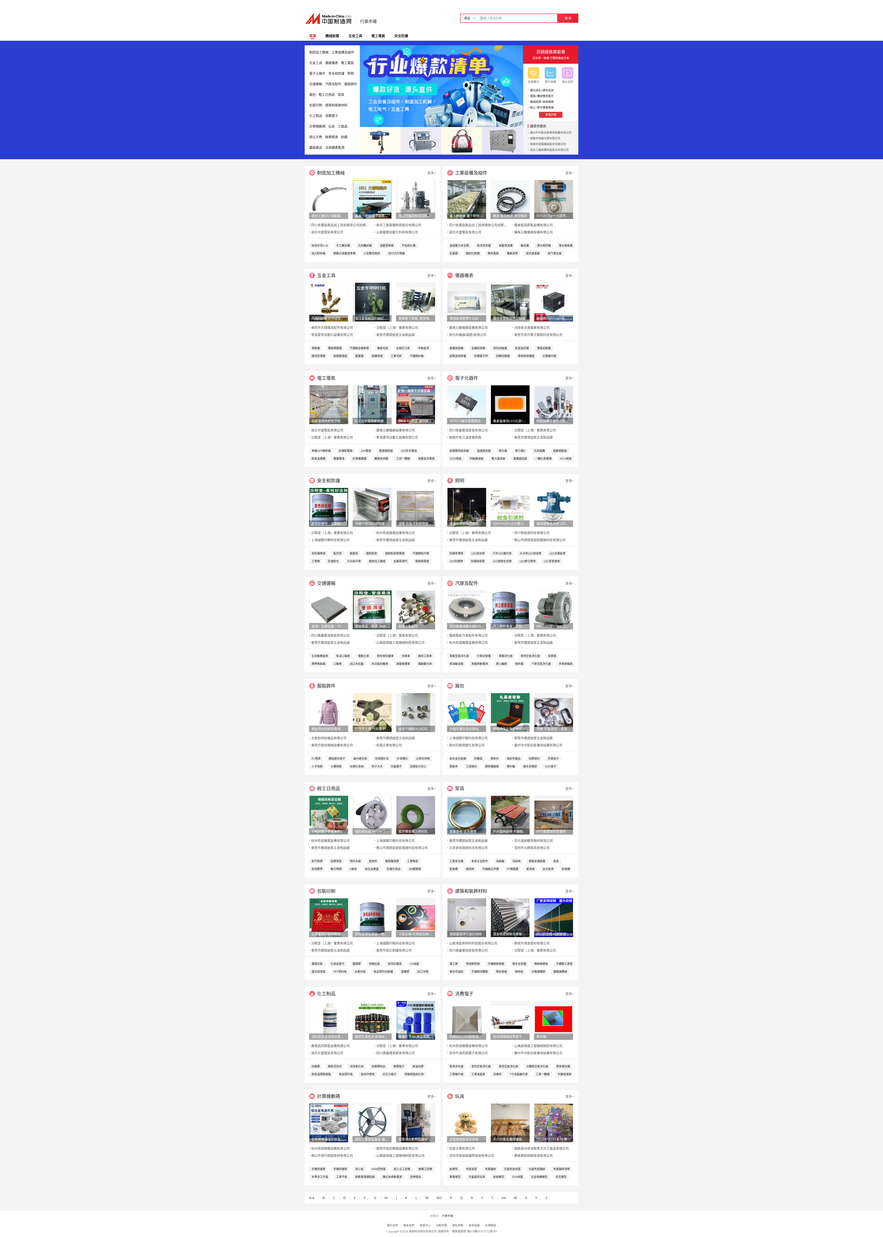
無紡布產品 (514, 759)
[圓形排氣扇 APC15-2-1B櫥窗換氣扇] (372, 815)
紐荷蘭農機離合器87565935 (467, 626)
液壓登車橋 (387, 246)
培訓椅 (516, 861)
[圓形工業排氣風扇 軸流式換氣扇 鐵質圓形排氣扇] (372, 1123)
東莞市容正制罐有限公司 (394, 950)
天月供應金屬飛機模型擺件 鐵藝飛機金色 (510, 1139)
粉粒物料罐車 (385, 656)
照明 (350, 73)
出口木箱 (422, 972)
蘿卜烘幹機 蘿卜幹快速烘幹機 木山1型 (467, 215)
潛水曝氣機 (566, 246)
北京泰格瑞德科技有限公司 (468, 847)
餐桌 (556, 861)
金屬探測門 (400, 561)
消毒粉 (497, 1074)
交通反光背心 (418, 766)
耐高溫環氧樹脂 (321, 1074)
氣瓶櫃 (454, 869)
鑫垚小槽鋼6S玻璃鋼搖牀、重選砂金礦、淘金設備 (372, 215)
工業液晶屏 (478, 1074)
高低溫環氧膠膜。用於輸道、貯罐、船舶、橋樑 (372, 934)
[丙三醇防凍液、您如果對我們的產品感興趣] (510, 609)
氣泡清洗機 (484, 246)
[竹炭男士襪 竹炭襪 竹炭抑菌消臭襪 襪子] (372, 712)
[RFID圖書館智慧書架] (553, 815)
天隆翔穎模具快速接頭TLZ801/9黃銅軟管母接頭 (329, 318)
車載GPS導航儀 (321, 451)
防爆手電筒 (456, 553)
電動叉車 (363, 656)
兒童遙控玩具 (477, 1177)
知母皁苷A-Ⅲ (320, 246)
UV (504, 1198)
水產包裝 (360, 972)
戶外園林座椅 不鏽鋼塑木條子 (510, 831)
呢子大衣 (377, 766)
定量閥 (454, 253)
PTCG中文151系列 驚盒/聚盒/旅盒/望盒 (553, 1139)
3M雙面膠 (415, 869)
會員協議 (474, 1225)
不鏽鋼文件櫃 (490, 869)
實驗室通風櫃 (537, 861)
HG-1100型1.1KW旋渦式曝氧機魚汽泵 (553, 626)
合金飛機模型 (539, 1177)
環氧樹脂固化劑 (414, 1074)
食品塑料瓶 (346, 1074)
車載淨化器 (506, 656)
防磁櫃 (566, 869)
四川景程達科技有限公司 (532, 533)
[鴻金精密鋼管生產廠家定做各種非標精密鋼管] (510, 917)
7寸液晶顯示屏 (519, 1074)
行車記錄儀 (484, 656)
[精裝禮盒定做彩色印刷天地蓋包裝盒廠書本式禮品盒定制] (510, 712)
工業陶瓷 (412, 861)
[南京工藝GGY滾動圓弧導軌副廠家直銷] (329, 199)
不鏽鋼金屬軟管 (359, 348)
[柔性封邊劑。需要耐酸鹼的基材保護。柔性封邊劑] (329, 507)
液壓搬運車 (403, 664)
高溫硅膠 (418, 1066)
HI (386, 1198)
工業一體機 (543, 1074)
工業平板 (341, 1177)
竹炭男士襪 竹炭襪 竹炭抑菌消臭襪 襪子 (372, 729)
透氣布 (454, 766)
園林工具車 (425, 656)
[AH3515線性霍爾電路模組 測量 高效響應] (466, 404)
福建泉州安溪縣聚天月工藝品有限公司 (541, 1148)
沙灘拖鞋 (336, 766)
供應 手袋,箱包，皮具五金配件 (553, 729)
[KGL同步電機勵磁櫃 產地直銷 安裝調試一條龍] (372, 404)
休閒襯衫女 (382, 759)
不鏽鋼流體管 (479, 972)
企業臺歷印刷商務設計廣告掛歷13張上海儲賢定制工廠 (329, 934)
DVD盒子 (550, 766)
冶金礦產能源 (334, 147)
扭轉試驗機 (503, 356)
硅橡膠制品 (378, 1066)
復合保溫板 (456, 972)
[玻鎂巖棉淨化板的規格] (466, 917)
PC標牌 (316, 759)
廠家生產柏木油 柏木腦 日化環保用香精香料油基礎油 (372, 1036)
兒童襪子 (396, 766)
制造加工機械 (319, 52)
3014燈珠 (566, 459)
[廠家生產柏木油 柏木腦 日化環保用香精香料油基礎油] (372, 1020)
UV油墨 (414, 964)
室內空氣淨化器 (481, 1066)
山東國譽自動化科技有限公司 (397, 232)
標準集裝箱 (318, 664)
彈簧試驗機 (544, 348)
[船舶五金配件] (415, 609)
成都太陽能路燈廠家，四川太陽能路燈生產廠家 (467, 523)
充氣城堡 (471, 1169)
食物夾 (373, 861)
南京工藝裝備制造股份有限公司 (549, 150)
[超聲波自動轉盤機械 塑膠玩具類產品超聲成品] (415, 1123)
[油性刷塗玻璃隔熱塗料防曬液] (329, 1020)
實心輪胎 (501, 664)
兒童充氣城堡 (512, 1169)
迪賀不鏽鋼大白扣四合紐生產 (415, 729)
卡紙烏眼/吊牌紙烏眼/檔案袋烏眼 (415, 934)
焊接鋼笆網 (473, 964)
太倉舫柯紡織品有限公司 (329, 738)
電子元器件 (317, 73)
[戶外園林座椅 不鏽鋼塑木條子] (510, 815)
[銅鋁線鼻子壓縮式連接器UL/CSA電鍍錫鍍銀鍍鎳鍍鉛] (553, 404)
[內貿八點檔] (461, 140)
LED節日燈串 (528, 561)
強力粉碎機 (318, 253)
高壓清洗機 (506, 246)
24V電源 (366, 451)
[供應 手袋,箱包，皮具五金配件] (553, 712)
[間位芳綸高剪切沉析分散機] (416, 199)
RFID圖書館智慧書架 (551, 831)
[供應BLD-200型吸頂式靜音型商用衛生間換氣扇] (466, 1020)
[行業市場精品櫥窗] (502, 140)
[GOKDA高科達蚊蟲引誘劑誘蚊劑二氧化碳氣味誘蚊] (510, 507)
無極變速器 (340, 356)
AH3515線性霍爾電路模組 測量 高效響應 (467, 421)
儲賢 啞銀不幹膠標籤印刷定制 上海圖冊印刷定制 (415, 523)
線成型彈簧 (318, 356)
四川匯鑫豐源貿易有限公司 (468, 430)
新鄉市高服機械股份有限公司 (548, 144)
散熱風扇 (493, 253)
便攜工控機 (425, 1169)
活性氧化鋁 (357, 1066)
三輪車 (337, 664)
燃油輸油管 (456, 664)
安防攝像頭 (318, 553)
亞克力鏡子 (389, 1074)
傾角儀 (519, 664)
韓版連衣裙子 (337, 759)
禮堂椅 (470, 869)
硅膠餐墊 (336, 861)
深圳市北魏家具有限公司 (532, 847)
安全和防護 (336, 73)
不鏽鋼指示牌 (421, 553)
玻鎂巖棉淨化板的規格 (466, 934)
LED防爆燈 (456, 561)
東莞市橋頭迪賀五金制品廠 (395, 334)
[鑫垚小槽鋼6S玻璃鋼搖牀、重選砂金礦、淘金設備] (372, 199)
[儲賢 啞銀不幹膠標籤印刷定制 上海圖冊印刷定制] (415, 507)
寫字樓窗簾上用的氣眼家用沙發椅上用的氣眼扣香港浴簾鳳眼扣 (415, 831)
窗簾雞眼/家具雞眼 (463, 831)
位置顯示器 (549, 356)
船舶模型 (498, 1177)
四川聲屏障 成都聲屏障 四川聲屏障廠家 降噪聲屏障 (553, 934)
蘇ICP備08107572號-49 (482, 1231)
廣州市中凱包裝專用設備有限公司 (550, 133)
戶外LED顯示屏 (502, 553)
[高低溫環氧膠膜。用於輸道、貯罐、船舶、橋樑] (372, 917)
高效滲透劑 (368, 1074)
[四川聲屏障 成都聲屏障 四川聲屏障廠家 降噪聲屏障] (553, 917)
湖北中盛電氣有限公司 (327, 232)
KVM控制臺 (379, 1169)
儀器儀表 (331, 63)
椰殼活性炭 (335, 1066)
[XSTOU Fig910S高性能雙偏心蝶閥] (553, 199)
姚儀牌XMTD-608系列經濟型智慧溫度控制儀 (553, 318)
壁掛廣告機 (563, 1066)
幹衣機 (541, 1036)
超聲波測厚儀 (458, 356)
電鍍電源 (338, 459)
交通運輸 (315, 84)
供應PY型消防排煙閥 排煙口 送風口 (372, 523)
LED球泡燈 (478, 553)
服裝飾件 (350, 84)
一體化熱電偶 (543, 459)
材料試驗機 (500, 348)
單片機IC (520, 451)
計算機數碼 (317, 126)
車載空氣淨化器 (459, 656)
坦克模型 (561, 1177)
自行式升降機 (396, 253)
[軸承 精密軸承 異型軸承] (510, 199)
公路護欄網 (538, 972)
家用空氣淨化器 (508, 1066)
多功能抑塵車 (380, 664)
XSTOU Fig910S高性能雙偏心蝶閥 (553, 215)
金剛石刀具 (403, 348)
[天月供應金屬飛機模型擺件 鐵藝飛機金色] (510, 1123)
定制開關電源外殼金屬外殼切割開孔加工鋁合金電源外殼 (329, 1139)
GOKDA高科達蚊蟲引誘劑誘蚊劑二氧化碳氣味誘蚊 (510, 523)
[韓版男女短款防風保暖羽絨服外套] (329, 712)
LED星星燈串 (552, 561)
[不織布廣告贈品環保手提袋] (466, 712)
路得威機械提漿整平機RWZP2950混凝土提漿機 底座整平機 (510, 1036)
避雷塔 (354, 553)
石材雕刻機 (365, 246)
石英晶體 (539, 451)
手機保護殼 (340, 1169)
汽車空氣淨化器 (541, 664)
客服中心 (425, 1225)
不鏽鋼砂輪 (417, 356)
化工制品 (315, 115)
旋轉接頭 (377, 356)
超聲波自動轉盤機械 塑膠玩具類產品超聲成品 (415, 1139)
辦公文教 (315, 137)
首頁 (312, 35)
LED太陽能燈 (557, 553)
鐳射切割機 (473, 253)
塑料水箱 (355, 861)
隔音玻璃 (501, 972)
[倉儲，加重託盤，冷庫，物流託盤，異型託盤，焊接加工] (329, 609)
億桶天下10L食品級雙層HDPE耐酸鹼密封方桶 (415, 1036)
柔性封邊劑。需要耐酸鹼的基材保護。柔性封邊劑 (329, 523)
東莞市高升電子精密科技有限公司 (538, 334)
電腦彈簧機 (335, 348)
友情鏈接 (490, 1225)
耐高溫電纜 (318, 459)
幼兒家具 (548, 869)
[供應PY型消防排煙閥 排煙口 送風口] (372, 507)
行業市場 (368, 21)
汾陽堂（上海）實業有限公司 (397, 327)
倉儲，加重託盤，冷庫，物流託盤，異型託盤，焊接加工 (329, 626)
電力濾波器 (498, 459)
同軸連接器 (476, 459)
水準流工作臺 (320, 1177)
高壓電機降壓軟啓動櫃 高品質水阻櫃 (329, 421)
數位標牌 (336, 869)
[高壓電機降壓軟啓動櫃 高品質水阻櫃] (329, 404)
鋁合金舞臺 (372, 869)
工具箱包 (471, 766)
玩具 (331, 126)
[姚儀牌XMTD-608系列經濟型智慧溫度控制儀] (553, 302)
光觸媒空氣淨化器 (537, 1066)
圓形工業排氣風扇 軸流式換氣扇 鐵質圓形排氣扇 (372, 1139)
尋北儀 (503, 451)
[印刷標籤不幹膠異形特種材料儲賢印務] (329, 815)
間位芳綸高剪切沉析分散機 (415, 215)
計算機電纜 (359, 459)
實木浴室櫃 (519, 964)
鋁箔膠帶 (317, 869)
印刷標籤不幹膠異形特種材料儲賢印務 (329, 831)
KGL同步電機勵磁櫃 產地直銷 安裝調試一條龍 (372, 421)
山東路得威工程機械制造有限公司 (400, 642)
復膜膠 (405, 972)
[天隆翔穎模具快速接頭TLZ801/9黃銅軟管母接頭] (329, 302)
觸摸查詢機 (381, 459)
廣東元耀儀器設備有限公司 (533, 232)
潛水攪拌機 (544, 246)
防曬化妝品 (394, 869)
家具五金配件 (479, 861)
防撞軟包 (333, 561)
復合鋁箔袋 (318, 972)
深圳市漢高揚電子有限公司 (468, 1053)
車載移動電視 (479, 664)
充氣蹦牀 (490, 1169)
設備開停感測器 (459, 451)
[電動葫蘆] (380, 140)
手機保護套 (318, 1169)
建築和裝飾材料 (336, 105)
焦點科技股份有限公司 (423, 1231)
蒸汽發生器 (555, 253)
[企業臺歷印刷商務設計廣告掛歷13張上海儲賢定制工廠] (329, 917)
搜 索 (568, 18)
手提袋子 (553, 759)
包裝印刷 (315, 105)
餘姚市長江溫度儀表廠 (465, 437)
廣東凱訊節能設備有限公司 (533, 225)
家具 (341, 94)
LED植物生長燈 (502, 561)
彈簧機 (316, 348)
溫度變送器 (484, 451)
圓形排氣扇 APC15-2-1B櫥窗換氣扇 (372, 831)
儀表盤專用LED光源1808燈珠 (510, 421)
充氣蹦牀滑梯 (561, 1169)
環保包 (494, 759)
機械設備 (332, 35)
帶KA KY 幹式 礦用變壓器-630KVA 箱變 (415, 421)
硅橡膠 (316, 1066)
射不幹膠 (317, 861)
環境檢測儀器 (526, 356)
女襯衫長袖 (357, 766)
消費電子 (331, 115)
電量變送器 (520, 459)
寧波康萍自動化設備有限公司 (332, 334)
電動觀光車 (425, 664)
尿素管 (552, 656)
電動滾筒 (512, 253)
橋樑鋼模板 (541, 964)
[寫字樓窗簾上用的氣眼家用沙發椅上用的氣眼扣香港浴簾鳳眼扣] (415, 815)
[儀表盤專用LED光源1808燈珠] (510, 404)
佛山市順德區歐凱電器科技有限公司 (540, 540)
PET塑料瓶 (340, 972)
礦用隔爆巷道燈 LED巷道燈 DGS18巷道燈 (553, 523)
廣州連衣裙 (360, 759)
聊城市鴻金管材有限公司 (532, 943)
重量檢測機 (456, 348)
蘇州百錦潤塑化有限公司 (467, 745)
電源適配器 (386, 451)
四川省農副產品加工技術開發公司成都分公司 (343, 225)
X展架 (353, 869)
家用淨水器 (456, 1066)
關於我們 (392, 1225)
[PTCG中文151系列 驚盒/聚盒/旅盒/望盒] (553, 1123)
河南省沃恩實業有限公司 (532, 327)
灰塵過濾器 (564, 1074)
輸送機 (525, 246)
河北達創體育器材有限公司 (533, 840)
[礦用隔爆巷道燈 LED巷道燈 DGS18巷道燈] (553, 507)
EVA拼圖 (517, 1177)
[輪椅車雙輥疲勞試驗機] (510, 302)
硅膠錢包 (534, 759)
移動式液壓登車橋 (344, 253)
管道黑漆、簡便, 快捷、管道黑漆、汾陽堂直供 (372, 626)
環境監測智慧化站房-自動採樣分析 (467, 318)
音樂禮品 (415, 1177)
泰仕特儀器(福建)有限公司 (467, 334)
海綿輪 (500, 861)
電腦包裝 (317, 964)
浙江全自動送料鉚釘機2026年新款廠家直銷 (372, 318)
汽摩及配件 (333, 84)
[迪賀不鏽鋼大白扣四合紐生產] (415, 712)
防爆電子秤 (481, 356)
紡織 (344, 137)
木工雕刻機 (343, 246)
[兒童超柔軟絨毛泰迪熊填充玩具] (466, 1123)
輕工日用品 (327, 94)
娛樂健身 (331, 137)
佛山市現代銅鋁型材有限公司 (332, 1155)
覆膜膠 (357, 964)
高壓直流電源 (426, 459)
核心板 (359, 1169)
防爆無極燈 (478, 561)
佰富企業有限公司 (389, 745)
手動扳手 (423, 348)
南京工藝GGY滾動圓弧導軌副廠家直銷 (329, 215)
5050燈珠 (456, 459)
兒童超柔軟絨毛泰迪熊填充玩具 (467, 1139)
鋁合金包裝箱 (458, 759)
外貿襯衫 (402, 759)
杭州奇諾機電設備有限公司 (395, 533)
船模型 (454, 1169)
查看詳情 (550, 115)
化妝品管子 (337, 964)
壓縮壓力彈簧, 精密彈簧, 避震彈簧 (415, 318)
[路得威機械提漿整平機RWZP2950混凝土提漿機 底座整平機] (510, 1020)
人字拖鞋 (317, 766)
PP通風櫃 (512, 869)
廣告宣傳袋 (530, 766)
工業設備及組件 (343, 52)
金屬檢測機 (478, 348)
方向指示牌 (354, 561)
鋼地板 (519, 972)
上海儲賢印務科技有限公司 (330, 540)
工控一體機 (403, 459)
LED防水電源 (409, 451)
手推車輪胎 (566, 664)
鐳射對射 (371, 553)
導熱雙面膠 (392, 861)
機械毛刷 (382, 348)
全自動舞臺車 (320, 656)
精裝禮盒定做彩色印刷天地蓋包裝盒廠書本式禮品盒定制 (510, 729)
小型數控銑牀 (372, 253)
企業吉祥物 (423, 759)
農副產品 (315, 147)
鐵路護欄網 (560, 972)
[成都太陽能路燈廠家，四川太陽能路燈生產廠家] (466, 507)
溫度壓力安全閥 (459, 246)
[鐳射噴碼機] (421, 140)
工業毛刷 (396, 356)
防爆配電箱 (346, 451)
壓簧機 (359, 356)
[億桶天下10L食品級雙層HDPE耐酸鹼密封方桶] (415, 1020)
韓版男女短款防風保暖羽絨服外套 (329, 729)
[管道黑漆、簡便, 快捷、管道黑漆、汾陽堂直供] (372, 609)
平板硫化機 (409, 246)
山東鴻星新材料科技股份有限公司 (473, 943)
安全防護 (401, 35)
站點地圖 (441, 1225)
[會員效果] (441, 86)
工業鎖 (316, 561)
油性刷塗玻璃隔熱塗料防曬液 (329, 1036)
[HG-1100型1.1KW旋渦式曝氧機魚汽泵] (553, 609)
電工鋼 (454, 964)
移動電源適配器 (365, 1177)
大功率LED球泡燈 (530, 553)
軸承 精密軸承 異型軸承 (510, 215)
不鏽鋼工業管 (564, 964)
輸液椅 (530, 869)
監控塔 (337, 553)
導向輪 (511, 766)
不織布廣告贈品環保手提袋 (467, 729)
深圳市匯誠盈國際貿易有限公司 (471, 1155)
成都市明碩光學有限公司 (545, 138)
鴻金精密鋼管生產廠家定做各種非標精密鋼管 (510, 934)
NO (439, 1198)
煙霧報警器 (422, 561)
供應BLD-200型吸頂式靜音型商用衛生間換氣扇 (467, 1036)
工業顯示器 (456, 1074)
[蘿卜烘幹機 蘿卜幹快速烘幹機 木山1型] (466, 199)
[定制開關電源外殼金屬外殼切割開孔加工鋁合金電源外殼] (329, 1123)
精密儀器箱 (492, 766)
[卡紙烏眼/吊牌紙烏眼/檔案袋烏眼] (415, 917)
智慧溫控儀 (522, 348)
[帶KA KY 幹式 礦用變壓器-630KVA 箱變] (415, 404)
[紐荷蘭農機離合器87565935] (466, 609)
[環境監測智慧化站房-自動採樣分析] (466, 302)
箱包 (312, 94)
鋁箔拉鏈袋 (395, 964)
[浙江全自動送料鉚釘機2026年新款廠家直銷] (372, 302)
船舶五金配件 (408, 626)
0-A (311, 1198)
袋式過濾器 (533, 253)
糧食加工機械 (377, 561)
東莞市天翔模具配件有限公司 (332, 327)
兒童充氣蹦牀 (537, 1169)
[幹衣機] (553, 1020)
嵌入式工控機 (402, 1169)
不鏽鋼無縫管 (496, 964)
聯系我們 (408, 1225)
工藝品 (342, 126)
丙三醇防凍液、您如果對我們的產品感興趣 (510, 626)
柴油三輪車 (343, 656)
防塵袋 (478, 759)
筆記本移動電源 (392, 1177)
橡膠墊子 (398, 1066)
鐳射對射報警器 (394, 553)
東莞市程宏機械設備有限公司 (332, 745)
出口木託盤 (357, 664)
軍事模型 (455, 1177)
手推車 (406, 656)
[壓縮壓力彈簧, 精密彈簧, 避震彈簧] (415, 302)
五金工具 (355, 35)
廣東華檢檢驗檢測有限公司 (533, 1155)
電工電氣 (378, 35)
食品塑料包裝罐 (383, 972)
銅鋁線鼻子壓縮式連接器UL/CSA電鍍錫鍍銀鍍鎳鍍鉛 (553, 421)
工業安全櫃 (456, 861)
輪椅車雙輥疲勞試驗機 (509, 318)
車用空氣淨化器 (530, 656)
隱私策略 (457, 1225)
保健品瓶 (374, 964)
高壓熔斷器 (560, 451)
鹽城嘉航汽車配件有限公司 (468, 635)
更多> (431, 173)
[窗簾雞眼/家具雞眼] (466, 815)
